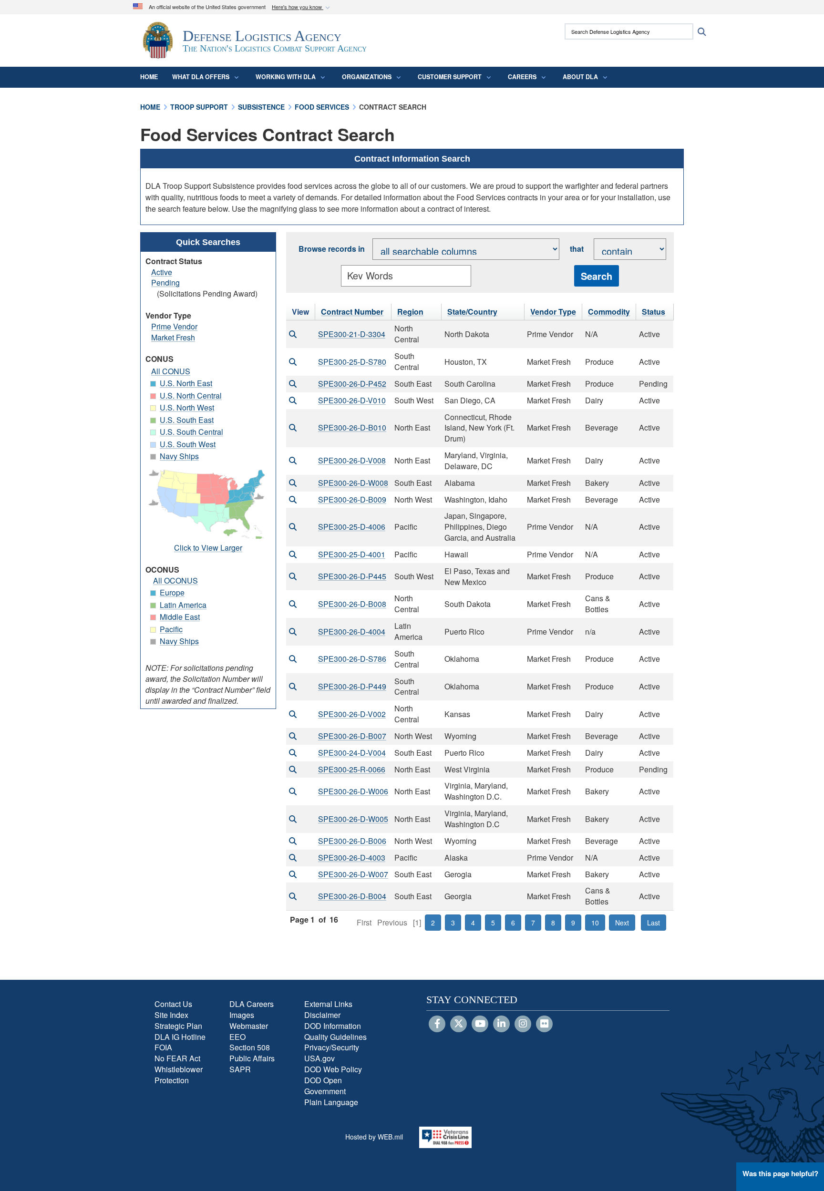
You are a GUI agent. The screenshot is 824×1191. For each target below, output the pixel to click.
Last (653, 922)
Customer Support (450, 76)
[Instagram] (523, 1024)
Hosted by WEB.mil (374, 1136)
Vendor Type (553, 311)
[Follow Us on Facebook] (437, 1024)
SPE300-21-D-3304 (351, 334)
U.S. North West (187, 407)
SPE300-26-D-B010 (352, 427)
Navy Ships (179, 456)
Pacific (171, 629)
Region (410, 311)
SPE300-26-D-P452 (352, 383)
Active (161, 272)
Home (149, 76)
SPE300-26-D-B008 (352, 603)
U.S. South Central (191, 431)
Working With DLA (286, 76)
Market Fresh (173, 337)
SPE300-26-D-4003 (351, 857)
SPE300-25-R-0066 (351, 769)
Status (653, 311)
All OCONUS (175, 580)
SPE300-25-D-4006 (351, 526)
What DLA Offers (200, 76)
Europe (172, 592)
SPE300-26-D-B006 (352, 840)
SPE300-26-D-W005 (353, 818)
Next (622, 922)
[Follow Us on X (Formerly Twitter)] (458, 1024)
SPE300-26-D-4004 (351, 631)
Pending (165, 282)
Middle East (180, 616)
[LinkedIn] (501, 1024)
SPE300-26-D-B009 (352, 499)
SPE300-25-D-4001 (351, 554)
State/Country (472, 311)
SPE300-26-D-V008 (352, 460)
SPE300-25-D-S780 (352, 361)
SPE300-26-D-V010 (352, 400)
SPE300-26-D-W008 (353, 482)
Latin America (183, 604)
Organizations (366, 76)
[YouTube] (480, 1024)
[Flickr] (544, 1024)
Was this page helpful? (780, 1173)
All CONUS (170, 371)
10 (595, 922)
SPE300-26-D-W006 (353, 791)
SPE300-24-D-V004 (352, 752)
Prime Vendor (174, 326)
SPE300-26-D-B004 (352, 896)
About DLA (580, 76)
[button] (302, 7)
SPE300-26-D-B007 (352, 735)
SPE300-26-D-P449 (352, 686)
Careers (522, 76)
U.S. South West (188, 444)
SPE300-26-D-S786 (352, 658)
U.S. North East (186, 383)
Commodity (609, 311)
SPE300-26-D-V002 (352, 713)
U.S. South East (187, 419)
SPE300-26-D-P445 (352, 576)
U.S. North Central (191, 395)
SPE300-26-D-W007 (353, 874)
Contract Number (352, 311)
